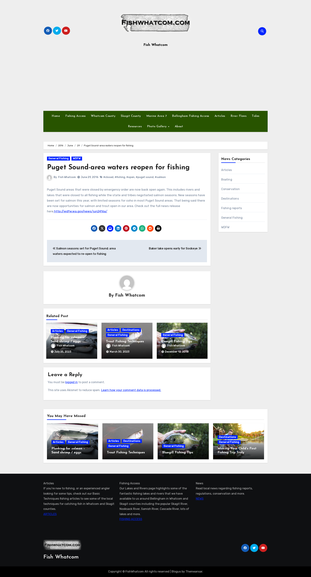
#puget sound (145, 177)
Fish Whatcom (155, 45)
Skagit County (131, 116)
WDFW (77, 158)
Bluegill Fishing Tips (176, 341)
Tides (255, 116)
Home (56, 116)
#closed (108, 177)
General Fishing (58, 158)
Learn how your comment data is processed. (131, 390)
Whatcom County (103, 116)
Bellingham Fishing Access (190, 116)
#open (130, 177)
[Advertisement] (155, 80)
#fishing (120, 177)
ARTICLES (50, 514)
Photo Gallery (157, 126)
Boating (226, 179)
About (179, 126)
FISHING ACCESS (131, 519)
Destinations (130, 330)
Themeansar (194, 571)
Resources (135, 126)
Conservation (230, 189)
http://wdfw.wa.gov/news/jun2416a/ (80, 211)
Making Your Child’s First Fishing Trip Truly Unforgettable (237, 452)
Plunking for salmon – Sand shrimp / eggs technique (67, 341)
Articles (220, 116)
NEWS (200, 498)
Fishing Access (75, 116)
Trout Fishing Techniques (125, 341)
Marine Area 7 (156, 116)
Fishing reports (231, 208)
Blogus (176, 571)
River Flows (239, 116)
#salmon (160, 177)
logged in (71, 382)
